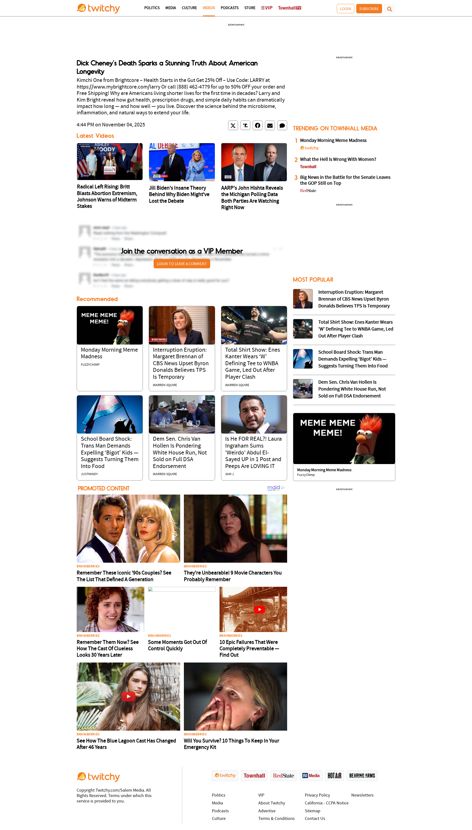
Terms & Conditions (276, 818)
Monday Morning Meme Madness (333, 140)
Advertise (267, 811)
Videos (209, 8)
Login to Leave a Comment (182, 263)
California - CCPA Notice (327, 803)
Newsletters (362, 795)
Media (170, 8)
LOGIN (345, 8)
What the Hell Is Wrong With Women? (338, 159)
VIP (261, 795)
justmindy (89, 474)
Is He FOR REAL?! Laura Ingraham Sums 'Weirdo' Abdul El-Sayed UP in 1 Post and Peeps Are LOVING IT (253, 452)
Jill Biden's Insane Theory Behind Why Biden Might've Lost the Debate (179, 194)
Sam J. (230, 474)
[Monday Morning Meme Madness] (110, 325)
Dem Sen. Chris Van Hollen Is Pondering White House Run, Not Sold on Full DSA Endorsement (180, 452)
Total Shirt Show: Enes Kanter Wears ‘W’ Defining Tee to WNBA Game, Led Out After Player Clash (252, 363)
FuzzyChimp (90, 365)
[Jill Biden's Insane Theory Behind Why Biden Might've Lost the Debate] (182, 162)
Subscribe (369, 8)
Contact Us (315, 818)
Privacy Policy (317, 795)
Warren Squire (165, 385)
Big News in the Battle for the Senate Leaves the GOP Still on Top (345, 180)
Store (249, 8)
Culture (189, 8)
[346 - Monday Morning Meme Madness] (344, 439)
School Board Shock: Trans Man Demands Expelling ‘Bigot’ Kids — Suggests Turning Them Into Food (110, 452)
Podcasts (229, 8)
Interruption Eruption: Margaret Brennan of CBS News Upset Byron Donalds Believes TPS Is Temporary (181, 363)
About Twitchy (271, 803)
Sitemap (312, 811)
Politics (152, 8)
